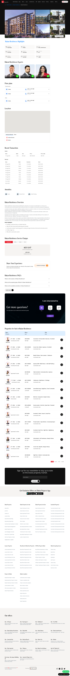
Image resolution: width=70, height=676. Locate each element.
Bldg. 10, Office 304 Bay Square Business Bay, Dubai (12, 659)
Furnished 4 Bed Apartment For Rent (57, 531)
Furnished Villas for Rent (39, 526)
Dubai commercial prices (24, 595)
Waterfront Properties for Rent (25, 557)
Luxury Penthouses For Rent (10, 567)
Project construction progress (25, 582)
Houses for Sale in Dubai (24, 518)
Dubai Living (53, 549)
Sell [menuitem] (36, 1)
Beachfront (53, 552)
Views (15, 134)
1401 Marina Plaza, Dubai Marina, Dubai (41, 632)
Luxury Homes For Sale (9, 554)
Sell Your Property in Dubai (10, 537)
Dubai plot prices (23, 598)
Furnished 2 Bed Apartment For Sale (57, 513)
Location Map (7, 516)
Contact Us (7, 513)
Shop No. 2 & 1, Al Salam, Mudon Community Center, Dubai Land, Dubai (58, 641)
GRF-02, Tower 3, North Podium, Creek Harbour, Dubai (42, 650)
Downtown (53, 557)
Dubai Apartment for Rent (40, 510)
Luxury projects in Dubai (9, 585)
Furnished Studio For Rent (55, 521)
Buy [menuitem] (19, 1)
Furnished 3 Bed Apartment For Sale (57, 516)
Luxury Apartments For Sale (10, 549)
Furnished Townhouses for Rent (41, 529)
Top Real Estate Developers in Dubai (11, 523)
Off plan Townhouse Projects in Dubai (42, 565)
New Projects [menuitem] (15, 1)
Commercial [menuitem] (31, 1)
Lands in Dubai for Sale (24, 537)
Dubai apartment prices (24, 590)
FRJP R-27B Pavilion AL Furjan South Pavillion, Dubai (11, 623)
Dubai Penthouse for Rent (40, 508)
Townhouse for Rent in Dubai (40, 518)
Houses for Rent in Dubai (40, 521)
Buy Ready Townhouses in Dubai (26, 534)
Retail (20, 242)
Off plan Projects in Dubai (40, 557)
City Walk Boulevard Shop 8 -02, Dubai (58, 622)
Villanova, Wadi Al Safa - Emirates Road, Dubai (26, 650)
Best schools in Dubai (24, 585)
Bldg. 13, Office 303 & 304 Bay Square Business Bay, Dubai (42, 623)
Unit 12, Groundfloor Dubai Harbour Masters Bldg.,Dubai (11, 632)
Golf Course (53, 559)
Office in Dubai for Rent (39, 516)
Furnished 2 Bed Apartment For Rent (57, 526)
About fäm (7, 508)
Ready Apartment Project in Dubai (11, 580)
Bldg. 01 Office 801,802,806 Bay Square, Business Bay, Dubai (26, 623)
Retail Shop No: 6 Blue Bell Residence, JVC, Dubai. (27, 658)
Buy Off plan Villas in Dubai (40, 552)
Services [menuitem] (43, 1)
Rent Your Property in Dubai (40, 531)
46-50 (62, 461)
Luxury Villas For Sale (8, 552)
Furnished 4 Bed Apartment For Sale (57, 518)
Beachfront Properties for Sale (25, 549)
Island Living (53, 562)
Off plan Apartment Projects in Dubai (42, 562)
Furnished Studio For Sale (55, 508)
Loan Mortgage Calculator (9, 531)
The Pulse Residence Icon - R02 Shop (57, 631)
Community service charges (25, 577)
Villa (25, 242)
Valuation (66, 1)
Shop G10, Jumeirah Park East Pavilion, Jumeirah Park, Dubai (12, 641)
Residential (9, 242)
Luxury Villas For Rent (9, 562)
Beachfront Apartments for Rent (26, 567)
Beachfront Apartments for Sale (26, 565)
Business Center (54, 567)
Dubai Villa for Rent (39, 513)
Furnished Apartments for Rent (41, 523)
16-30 (55, 461)
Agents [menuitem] (39, 1)
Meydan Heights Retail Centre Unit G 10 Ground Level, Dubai (27, 641)
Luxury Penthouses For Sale (10, 557)
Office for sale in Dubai (24, 523)
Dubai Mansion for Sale (24, 510)
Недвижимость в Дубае (9, 539)
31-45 (59, 461)
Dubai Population (23, 601)
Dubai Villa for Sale (23, 516)
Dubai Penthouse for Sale (24, 508)
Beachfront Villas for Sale (24, 559)
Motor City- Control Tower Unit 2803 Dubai (42, 641)
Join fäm (6, 510)
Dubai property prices (24, 588)
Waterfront (53, 554)
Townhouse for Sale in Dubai (25, 531)
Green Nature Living (54, 565)
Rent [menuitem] (23, 1)
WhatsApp (67, 671)
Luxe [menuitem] (26, 1)
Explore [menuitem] (51, 1)
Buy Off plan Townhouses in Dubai (41, 554)
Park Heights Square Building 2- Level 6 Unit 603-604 (27, 632)
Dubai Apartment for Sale (24, 513)
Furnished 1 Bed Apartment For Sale (57, 510)
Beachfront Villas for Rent (24, 562)
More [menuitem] (56, 1)
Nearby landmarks (9, 134)
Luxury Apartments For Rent (10, 559)
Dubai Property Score (9, 529)
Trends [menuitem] (47, 1)
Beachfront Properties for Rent (25, 552)
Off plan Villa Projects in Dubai (41, 559)
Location (8, 109)
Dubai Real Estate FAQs (9, 521)
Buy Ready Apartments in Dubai (26, 526)
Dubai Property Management (10, 526)
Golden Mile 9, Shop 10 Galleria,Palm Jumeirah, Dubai (11, 650)
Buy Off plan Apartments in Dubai (41, 549)
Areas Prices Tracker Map (9, 534)
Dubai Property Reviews (9, 590)
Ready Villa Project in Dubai (10, 577)
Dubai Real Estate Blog (9, 518)
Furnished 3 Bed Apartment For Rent (57, 529)
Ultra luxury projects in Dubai (10, 588)
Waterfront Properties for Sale (25, 554)
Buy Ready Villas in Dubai (24, 529)
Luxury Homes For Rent (9, 565)
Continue (49, 316)
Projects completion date (24, 580)
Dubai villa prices (23, 593)
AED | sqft (33, 668)
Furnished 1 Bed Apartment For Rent (57, 523)
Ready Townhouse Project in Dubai (11, 582)
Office (15, 242)
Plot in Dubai (22, 521)
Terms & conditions (8, 669)
